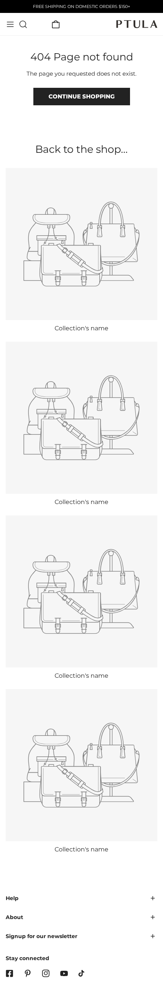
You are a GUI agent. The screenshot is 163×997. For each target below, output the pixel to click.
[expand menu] (10, 24)
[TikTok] (82, 973)
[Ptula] (136, 24)
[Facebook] (9, 973)
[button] (55, 24)
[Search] (23, 24)
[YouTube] (64, 973)
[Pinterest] (28, 973)
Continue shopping (82, 96)
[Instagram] (46, 973)
